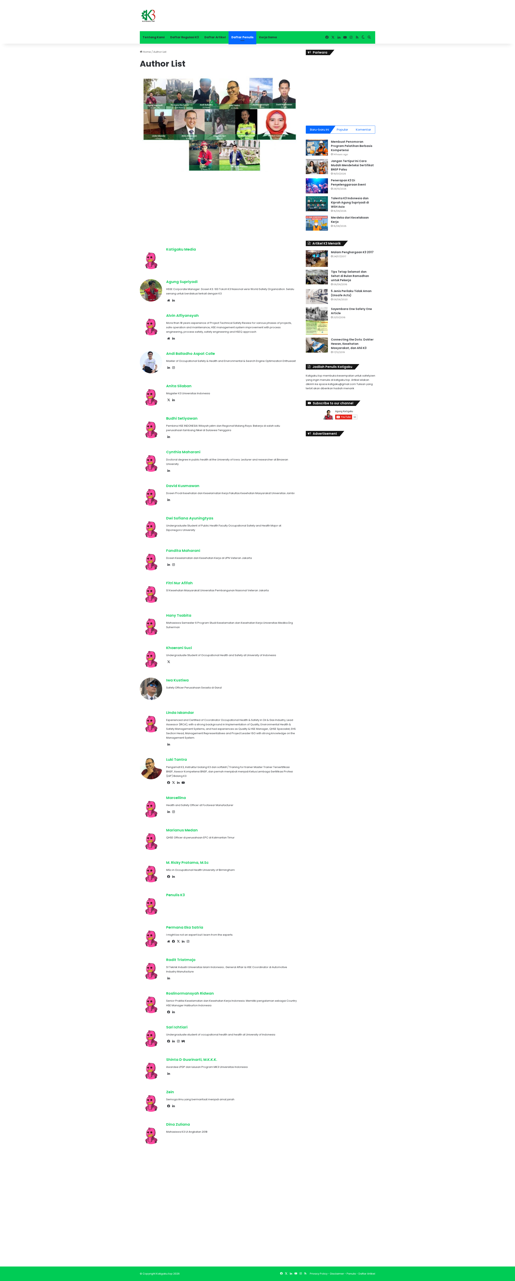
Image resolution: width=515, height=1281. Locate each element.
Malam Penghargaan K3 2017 (352, 252)
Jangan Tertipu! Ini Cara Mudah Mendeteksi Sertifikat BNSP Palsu (352, 165)
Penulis (351, 1274)
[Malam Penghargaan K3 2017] (317, 258)
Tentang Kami (154, 37)
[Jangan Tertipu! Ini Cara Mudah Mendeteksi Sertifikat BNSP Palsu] (317, 166)
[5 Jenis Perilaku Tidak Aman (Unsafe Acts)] (317, 296)
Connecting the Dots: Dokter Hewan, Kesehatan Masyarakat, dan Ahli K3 (352, 344)
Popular (342, 129)
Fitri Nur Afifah (179, 582)
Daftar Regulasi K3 (184, 37)
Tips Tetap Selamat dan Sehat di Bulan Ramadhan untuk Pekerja (350, 276)
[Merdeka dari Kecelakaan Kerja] (317, 223)
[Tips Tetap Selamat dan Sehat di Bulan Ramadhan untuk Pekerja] (317, 277)
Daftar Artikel (215, 37)
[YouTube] (183, 782)
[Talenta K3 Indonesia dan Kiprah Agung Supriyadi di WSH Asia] (317, 203)
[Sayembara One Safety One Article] (317, 321)
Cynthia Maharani (183, 451)
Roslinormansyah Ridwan (190, 993)
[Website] (168, 300)
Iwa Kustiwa (177, 680)
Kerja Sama (268, 37)
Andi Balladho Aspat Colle (190, 353)
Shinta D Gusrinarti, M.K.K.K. (191, 1059)
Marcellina (176, 797)
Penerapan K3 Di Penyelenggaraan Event (348, 182)
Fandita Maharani (183, 550)
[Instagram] (173, 367)
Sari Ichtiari (176, 1027)
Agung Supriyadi (182, 281)
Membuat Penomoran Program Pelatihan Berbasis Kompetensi (351, 146)
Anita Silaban (179, 385)
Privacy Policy (319, 1274)
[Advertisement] (218, 206)
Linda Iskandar (180, 712)
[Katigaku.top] (148, 15)
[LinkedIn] (173, 300)
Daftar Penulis (242, 37)
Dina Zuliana (178, 1124)
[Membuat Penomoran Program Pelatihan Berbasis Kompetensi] (317, 148)
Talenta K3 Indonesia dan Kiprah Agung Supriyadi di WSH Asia (350, 202)
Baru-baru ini (319, 129)
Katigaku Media (181, 249)
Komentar (363, 129)
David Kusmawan (182, 485)
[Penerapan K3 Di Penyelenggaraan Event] (317, 185)
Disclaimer (337, 1274)
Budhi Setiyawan (182, 418)
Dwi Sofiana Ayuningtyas (189, 518)
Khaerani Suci (179, 647)
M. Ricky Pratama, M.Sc (187, 862)
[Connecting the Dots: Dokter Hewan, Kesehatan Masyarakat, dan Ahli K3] (317, 345)
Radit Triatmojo (181, 959)
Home (146, 52)
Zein (170, 1091)
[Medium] (183, 1041)
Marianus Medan (182, 830)
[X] (168, 400)
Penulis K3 (175, 894)
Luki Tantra (176, 759)
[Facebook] (168, 782)
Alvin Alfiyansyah (182, 315)
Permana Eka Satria (184, 927)
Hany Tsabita (178, 615)
